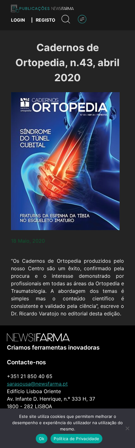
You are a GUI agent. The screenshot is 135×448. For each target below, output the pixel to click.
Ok (42, 438)
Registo (45, 20)
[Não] (127, 428)
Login (18, 20)
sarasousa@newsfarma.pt (37, 384)
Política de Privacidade (76, 438)
